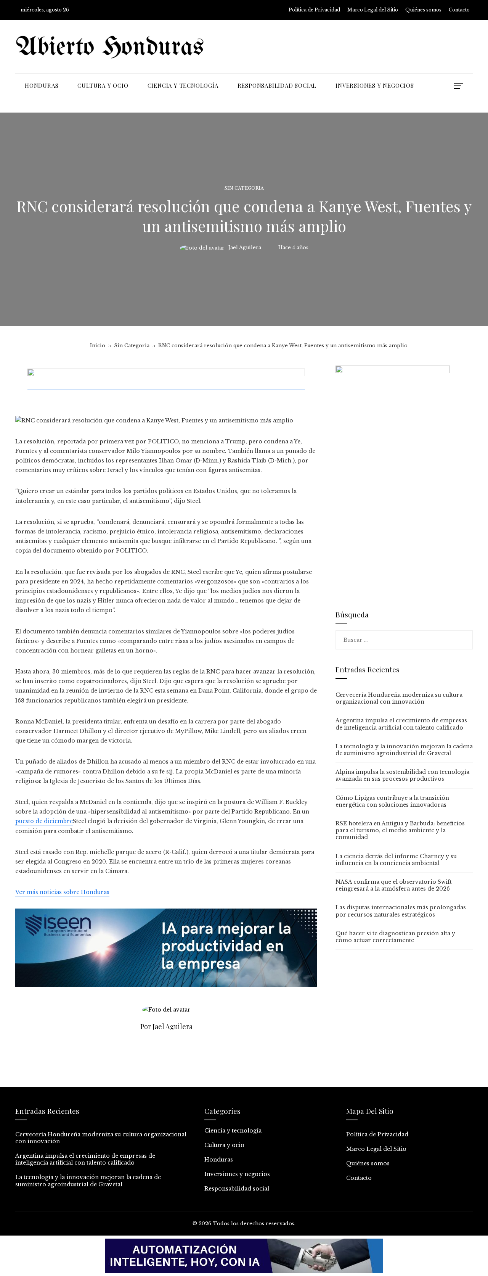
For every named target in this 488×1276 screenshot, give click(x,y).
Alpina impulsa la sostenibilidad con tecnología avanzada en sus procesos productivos (402, 775)
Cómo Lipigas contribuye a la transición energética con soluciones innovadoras (392, 801)
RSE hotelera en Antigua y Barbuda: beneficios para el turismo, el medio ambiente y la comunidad (400, 830)
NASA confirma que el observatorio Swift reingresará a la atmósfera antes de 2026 (394, 885)
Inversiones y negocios (237, 1174)
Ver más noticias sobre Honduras (62, 892)
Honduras (218, 1159)
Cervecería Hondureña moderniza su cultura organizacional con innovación (399, 698)
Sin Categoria (244, 188)
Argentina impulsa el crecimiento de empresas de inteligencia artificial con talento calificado (401, 724)
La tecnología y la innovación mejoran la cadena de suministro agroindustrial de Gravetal (404, 750)
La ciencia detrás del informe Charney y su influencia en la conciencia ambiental (396, 860)
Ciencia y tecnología (233, 1130)
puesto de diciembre (44, 821)
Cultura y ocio (224, 1145)
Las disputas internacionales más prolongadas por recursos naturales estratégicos (401, 911)
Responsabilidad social (236, 1188)
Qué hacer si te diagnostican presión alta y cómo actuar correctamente (395, 937)
